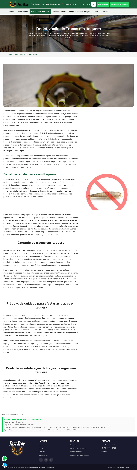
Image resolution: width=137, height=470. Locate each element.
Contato (105, 12)
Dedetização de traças (78, 448)
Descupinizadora (59, 12)
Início (11, 12)
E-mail (105, 451)
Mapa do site (43, 455)
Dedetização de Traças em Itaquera (26, 54)
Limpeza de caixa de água (79, 12)
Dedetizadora (22, 12)
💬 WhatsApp (103, 4)
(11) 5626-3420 (38, 4)
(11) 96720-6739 (54, 4)
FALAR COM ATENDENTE (119, 4)
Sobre (96, 12)
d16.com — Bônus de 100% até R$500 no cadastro (22, 419)
